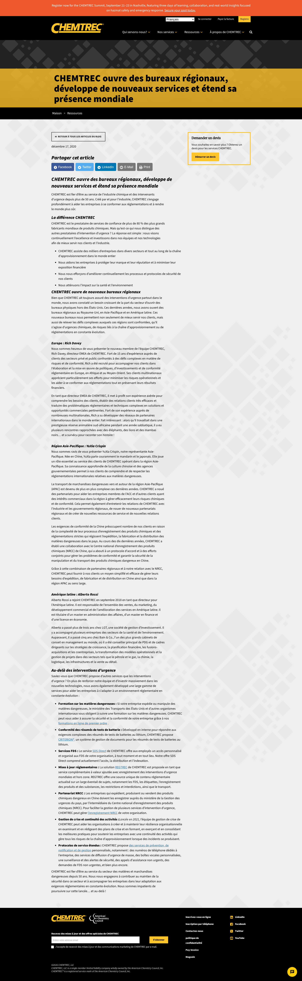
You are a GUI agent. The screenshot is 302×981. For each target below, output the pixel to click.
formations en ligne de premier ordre (82, 723)
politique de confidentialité (194, 940)
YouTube (239, 938)
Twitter (239, 931)
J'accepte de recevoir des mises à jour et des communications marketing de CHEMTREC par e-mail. (106, 947)
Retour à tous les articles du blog (79, 136)
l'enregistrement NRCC (102, 813)
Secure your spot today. (180, 10)
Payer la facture (226, 19)
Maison (57, 113)
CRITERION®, (66, 739)
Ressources (191, 32)
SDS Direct (99, 751)
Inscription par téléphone (200, 924)
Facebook (240, 924)
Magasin (190, 957)
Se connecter (204, 19)
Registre (244, 19)
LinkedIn (240, 917)
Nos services (165, 32)
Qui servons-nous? (134, 32)
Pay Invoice (192, 950)
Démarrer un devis (205, 157)
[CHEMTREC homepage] (77, 32)
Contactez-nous (194, 931)
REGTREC (121, 767)
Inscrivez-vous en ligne (198, 917)
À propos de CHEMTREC (225, 32)
